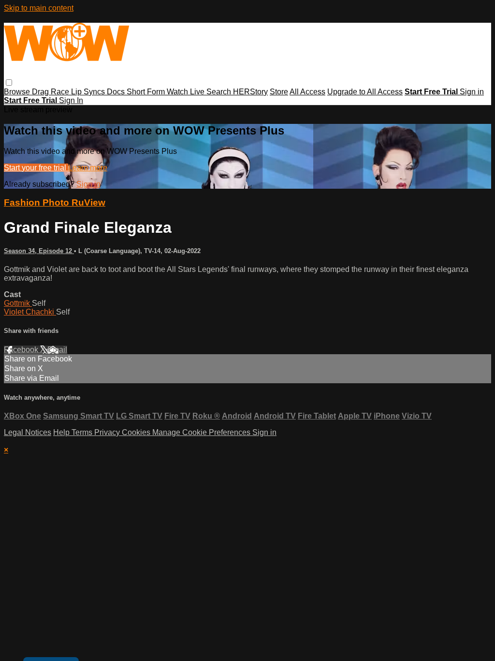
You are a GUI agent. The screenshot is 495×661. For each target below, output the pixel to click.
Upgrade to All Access (365, 92)
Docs (117, 92)
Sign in (472, 92)
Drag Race (51, 92)
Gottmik (18, 303)
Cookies (137, 432)
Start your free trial (36, 168)
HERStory (250, 92)
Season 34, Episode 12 (39, 251)
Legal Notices (27, 432)
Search (219, 92)
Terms (83, 432)
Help (62, 432)
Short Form (147, 92)
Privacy (108, 432)
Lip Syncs (89, 92)
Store (279, 92)
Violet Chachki (30, 312)
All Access (307, 92)
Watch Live (186, 92)
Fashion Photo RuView (54, 202)
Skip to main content (38, 8)
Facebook (22, 350)
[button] (9, 82)
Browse (18, 92)
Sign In (71, 100)
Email (57, 350)
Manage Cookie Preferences (202, 432)
